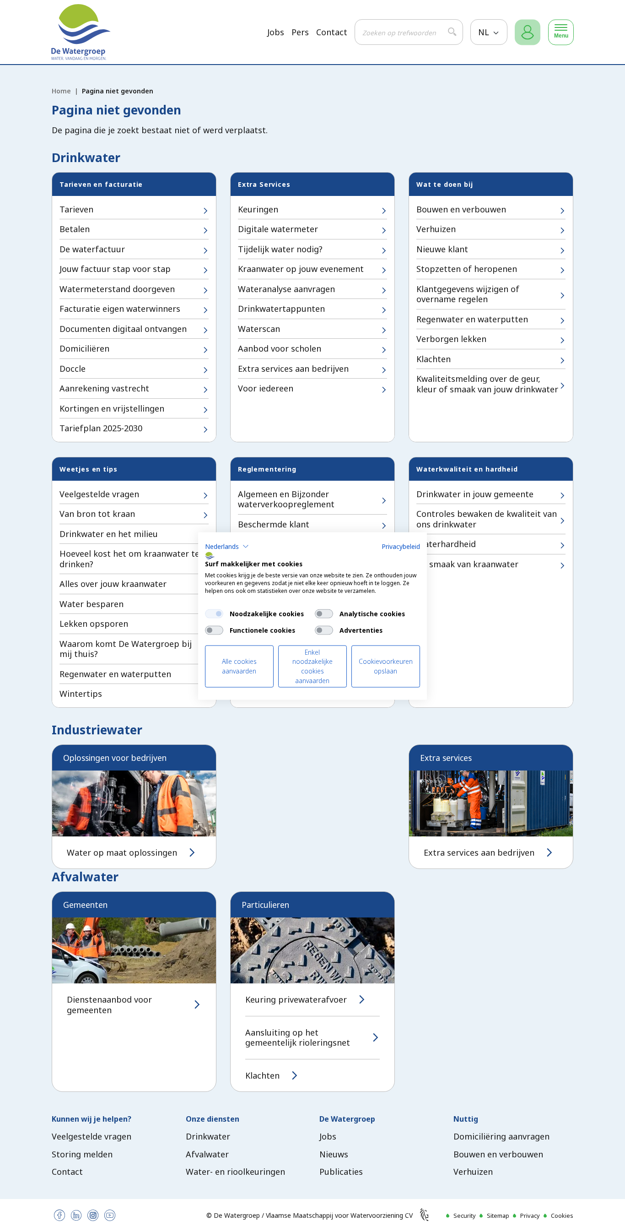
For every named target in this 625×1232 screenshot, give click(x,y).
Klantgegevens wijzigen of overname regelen (467, 294)
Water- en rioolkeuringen (235, 1171)
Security (464, 1215)
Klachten (433, 358)
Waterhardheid (446, 543)
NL (484, 32)
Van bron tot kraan (97, 513)
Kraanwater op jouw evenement (301, 268)
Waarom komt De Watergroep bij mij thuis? (125, 649)
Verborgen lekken (451, 338)
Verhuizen (436, 228)
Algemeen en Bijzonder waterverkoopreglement (286, 499)
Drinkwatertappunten (281, 308)
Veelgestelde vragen (99, 493)
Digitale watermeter (278, 228)
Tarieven (76, 209)
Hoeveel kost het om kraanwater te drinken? (129, 559)
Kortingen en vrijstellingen (111, 408)
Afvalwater (207, 1154)
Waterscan (259, 328)
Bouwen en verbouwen (461, 209)
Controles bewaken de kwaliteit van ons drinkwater (486, 519)
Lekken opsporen (93, 623)
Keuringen (258, 209)
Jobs (275, 32)
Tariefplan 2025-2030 (100, 428)
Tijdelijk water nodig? (280, 249)
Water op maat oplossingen (122, 852)
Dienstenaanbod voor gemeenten (109, 1004)
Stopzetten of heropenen (466, 268)
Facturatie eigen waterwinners (119, 308)
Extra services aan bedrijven (293, 368)
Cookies (562, 1215)
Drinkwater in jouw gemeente (474, 493)
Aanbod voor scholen (279, 348)
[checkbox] (214, 613)
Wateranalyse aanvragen (286, 288)
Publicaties (341, 1171)
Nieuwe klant (442, 249)
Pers (300, 32)
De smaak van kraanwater (467, 564)
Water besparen (91, 603)
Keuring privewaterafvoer (296, 999)
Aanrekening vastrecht (104, 388)
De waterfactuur (92, 249)
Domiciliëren (84, 348)
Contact (331, 32)
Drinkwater (208, 1136)
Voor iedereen (265, 388)
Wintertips (80, 693)
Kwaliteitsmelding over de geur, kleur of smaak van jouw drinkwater (487, 384)
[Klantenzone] (527, 32)
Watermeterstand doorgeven (117, 288)
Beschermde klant (273, 524)
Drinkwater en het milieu (108, 533)
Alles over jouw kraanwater (113, 583)
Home (61, 91)
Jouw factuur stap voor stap (115, 268)
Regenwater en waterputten (472, 319)
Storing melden (82, 1154)
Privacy (530, 1215)
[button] (227, 546)
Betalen (74, 228)
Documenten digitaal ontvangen (123, 328)
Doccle (72, 368)
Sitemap (498, 1215)
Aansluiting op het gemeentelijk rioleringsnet (297, 1037)
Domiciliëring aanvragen (501, 1136)
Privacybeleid (401, 546)
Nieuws (333, 1154)
